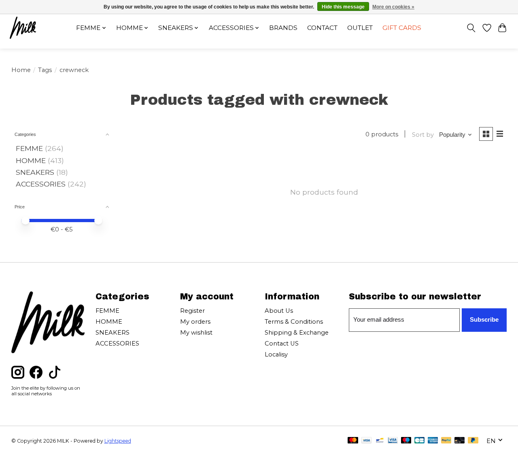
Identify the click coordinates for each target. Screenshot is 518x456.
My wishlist (196, 332)
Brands (283, 28)
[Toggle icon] (471, 28)
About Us (279, 310)
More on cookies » (393, 7)
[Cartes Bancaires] (419, 441)
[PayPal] (446, 441)
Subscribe (484, 319)
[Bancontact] (380, 441)
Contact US (282, 343)
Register (192, 310)
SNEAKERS (35, 172)
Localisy (276, 354)
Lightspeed (117, 441)
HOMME (31, 160)
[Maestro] (406, 441)
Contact (322, 28)
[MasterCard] (353, 441)
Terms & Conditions (294, 321)
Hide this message (343, 7)
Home (21, 70)
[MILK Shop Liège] (23, 28)
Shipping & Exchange (297, 332)
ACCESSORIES (41, 184)
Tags (45, 70)
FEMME (29, 148)
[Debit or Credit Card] (459, 441)
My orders (195, 321)
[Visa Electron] (393, 441)
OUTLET (360, 28)
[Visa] (366, 441)
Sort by (423, 134)
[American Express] (433, 441)
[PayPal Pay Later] (473, 441)
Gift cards (401, 28)
